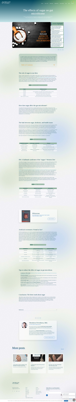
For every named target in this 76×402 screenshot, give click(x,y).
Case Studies (27, 392)
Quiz (26, 395)
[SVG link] (6, 2)
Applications (27, 391)
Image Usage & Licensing (29, 397)
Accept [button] (66, 400)
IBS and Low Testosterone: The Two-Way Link (55, 365)
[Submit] (47, 395)
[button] (58, 50)
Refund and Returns (38, 392)
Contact (37, 387)
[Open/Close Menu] (71, 2)
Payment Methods (38, 391)
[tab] (38, 310)
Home (26, 387)
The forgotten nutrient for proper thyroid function (20, 365)
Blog (26, 396)
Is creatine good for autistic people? (38, 365)
